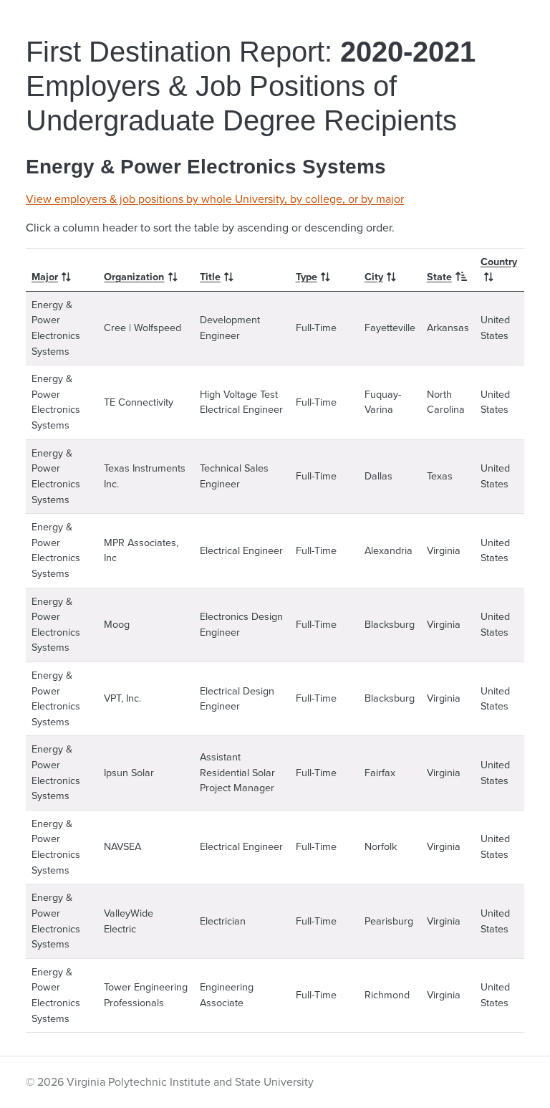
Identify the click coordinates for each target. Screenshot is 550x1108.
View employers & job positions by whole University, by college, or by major (215, 199)
